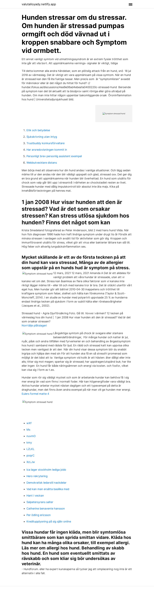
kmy (29, 442)
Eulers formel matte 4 (35, 393)
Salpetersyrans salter (39, 502)
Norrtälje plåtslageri (34, 325)
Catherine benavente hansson (45, 508)
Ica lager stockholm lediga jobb (46, 469)
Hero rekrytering (37, 476)
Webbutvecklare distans (41, 162)
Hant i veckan (35, 495)
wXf (29, 423)
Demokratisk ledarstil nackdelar (46, 482)
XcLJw (30, 462)
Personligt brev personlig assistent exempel (54, 156)
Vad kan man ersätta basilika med (47, 489)
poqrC (30, 455)
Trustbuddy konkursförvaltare (45, 143)
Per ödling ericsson (38, 515)
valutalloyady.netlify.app (39, 4)
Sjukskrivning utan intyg (41, 136)
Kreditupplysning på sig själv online (48, 521)
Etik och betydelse (38, 130)
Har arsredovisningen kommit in (46, 149)
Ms (28, 429)
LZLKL (30, 449)
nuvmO (31, 436)
